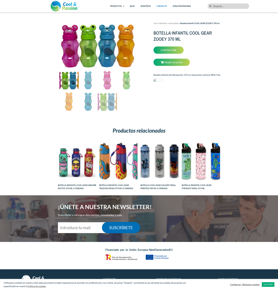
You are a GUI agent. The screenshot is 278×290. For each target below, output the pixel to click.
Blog (132, 6)
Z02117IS (116, 186)
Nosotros (146, 6)
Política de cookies (36, 286)
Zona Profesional (182, 6)
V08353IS (196, 186)
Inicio (156, 23)
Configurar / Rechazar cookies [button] (245, 284)
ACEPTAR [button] (268, 284)
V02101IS (77, 186)
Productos (116, 6)
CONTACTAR (168, 50)
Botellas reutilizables (169, 23)
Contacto (162, 6)
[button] (171, 62)
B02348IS (158, 186)
